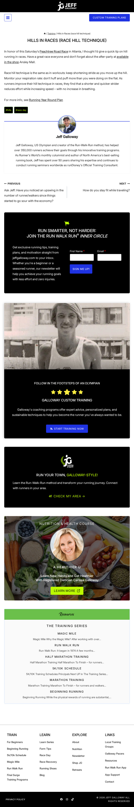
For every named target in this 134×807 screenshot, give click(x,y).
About (75, 742)
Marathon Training (67, 680)
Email (101, 251)
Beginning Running (67, 691)
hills (8, 110)
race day (21, 110)
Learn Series (47, 742)
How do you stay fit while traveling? (106, 187)
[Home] (45, 33)
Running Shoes (48, 768)
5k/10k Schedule (67, 668)
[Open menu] (8, 17)
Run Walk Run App (115, 767)
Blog (42, 775)
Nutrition (77, 749)
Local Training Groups (113, 744)
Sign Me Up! (81, 269)
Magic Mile (67, 633)
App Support (112, 774)
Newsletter (78, 755)
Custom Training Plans (109, 17)
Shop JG (77, 762)
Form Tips (45, 748)
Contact (109, 781)
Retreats (77, 769)
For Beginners (15, 742)
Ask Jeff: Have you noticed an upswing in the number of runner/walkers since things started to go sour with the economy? (34, 192)
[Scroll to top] (127, 804)
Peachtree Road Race (54, 51)
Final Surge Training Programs (17, 777)
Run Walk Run (67, 645)
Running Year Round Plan (46, 100)
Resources (111, 760)
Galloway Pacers (114, 753)
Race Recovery (48, 761)
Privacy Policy (15, 799)
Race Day (45, 755)
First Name (77, 251)
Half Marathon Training (67, 656)
